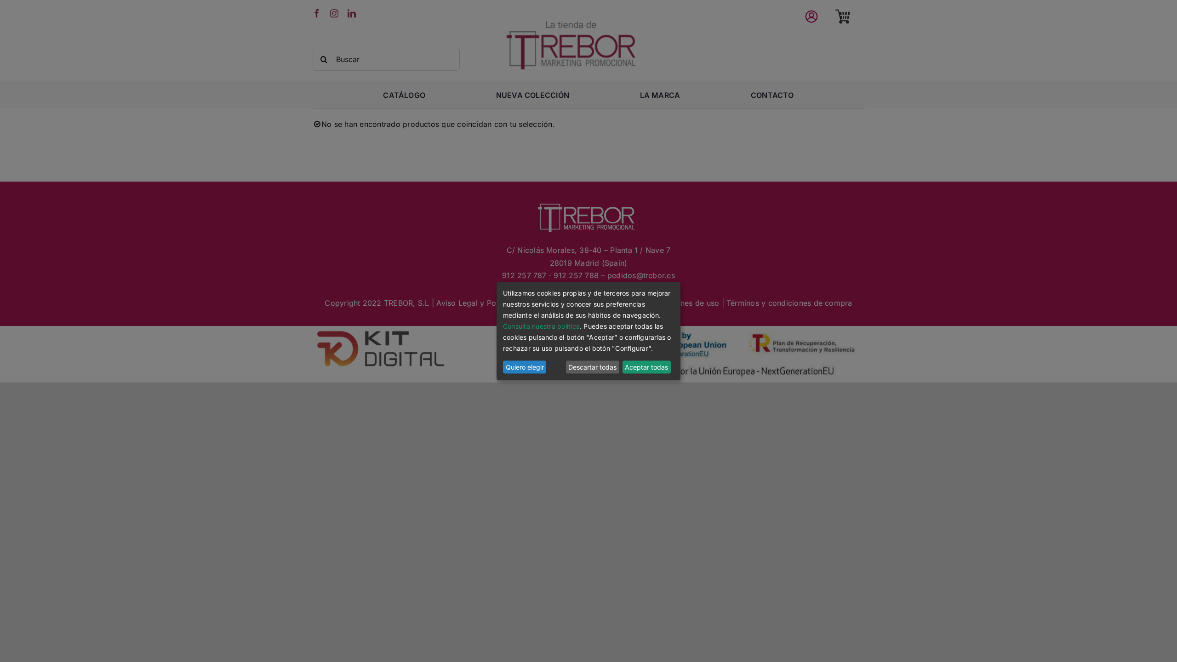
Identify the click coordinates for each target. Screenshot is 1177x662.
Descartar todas (592, 367)
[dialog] (588, 331)
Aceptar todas (646, 367)
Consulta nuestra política (541, 326)
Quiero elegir (525, 367)
